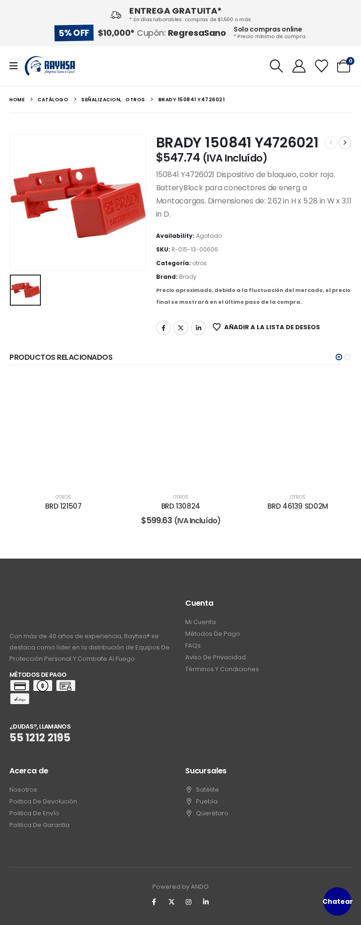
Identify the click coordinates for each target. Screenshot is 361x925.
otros (199, 263)
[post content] (63, 430)
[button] (277, 66)
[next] (345, 142)
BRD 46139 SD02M (297, 506)
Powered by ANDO (180, 886)
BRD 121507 (63, 506)
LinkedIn (198, 327)
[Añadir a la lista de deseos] (103, 390)
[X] (171, 901)
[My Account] (299, 66)
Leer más (70, 474)
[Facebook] (154, 901)
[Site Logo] (50, 66)
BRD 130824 (180, 506)
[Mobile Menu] (16, 66)
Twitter (180, 327)
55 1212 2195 (40, 737)
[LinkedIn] (205, 901)
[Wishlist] (322, 66)
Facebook (163, 327)
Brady (187, 277)
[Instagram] (188, 901)
